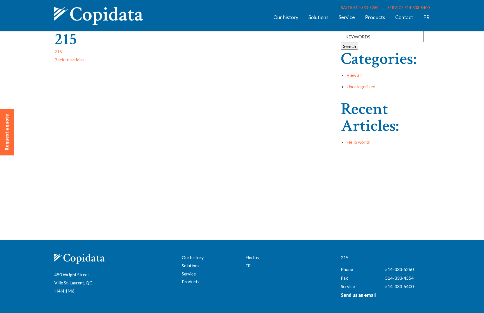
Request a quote (7, 132)
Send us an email (358, 295)
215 (58, 51)
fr (426, 17)
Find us (252, 257)
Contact (404, 17)
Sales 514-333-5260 (359, 7)
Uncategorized (360, 86)
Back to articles (69, 59)
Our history (285, 17)
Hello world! (358, 142)
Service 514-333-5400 (408, 7)
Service (347, 17)
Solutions (318, 17)
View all (354, 75)
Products (375, 17)
